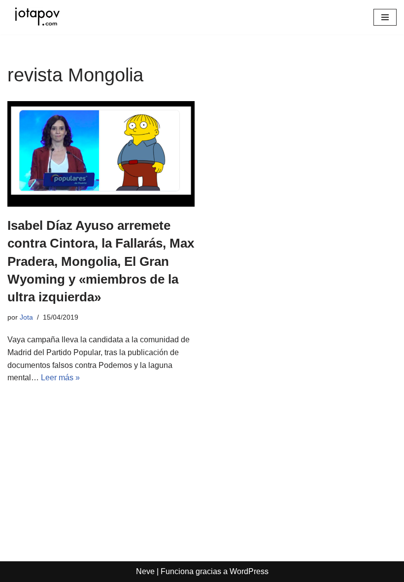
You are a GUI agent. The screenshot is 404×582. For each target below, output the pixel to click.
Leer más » (60, 377)
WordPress (249, 571)
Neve (145, 571)
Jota (26, 317)
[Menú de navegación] (385, 17)
